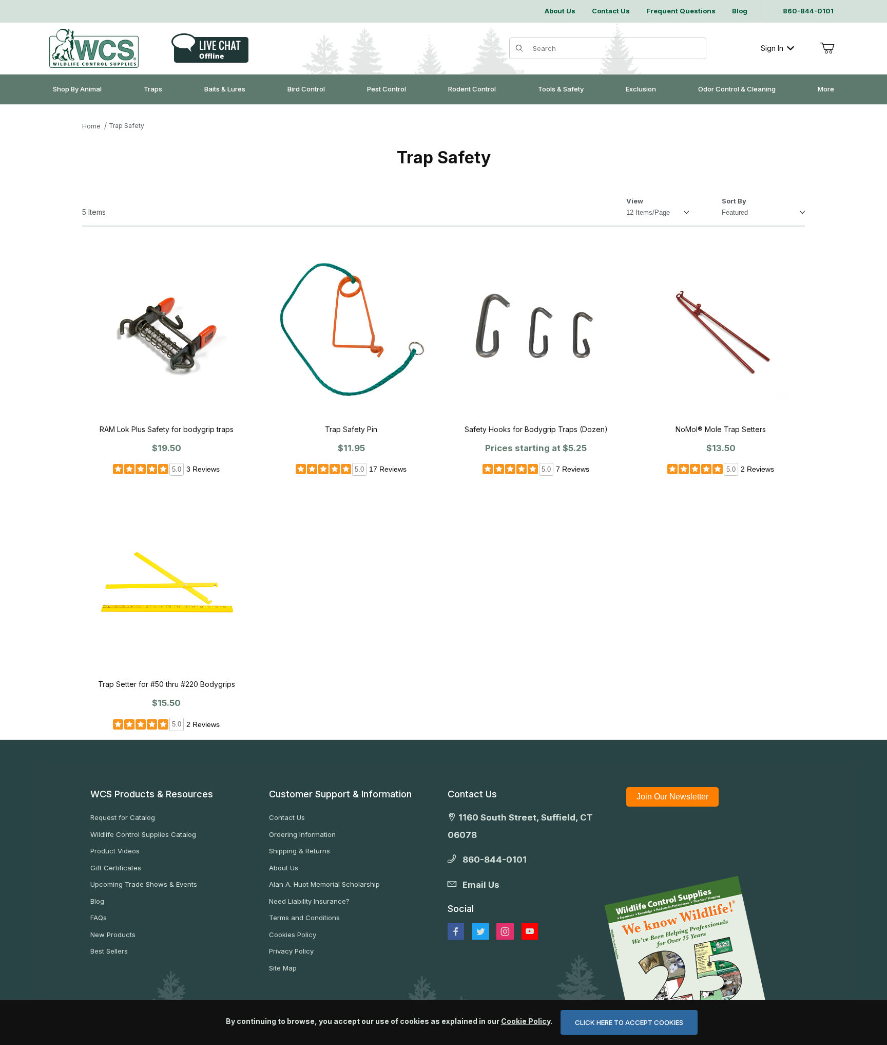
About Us (283, 868)
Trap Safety (126, 125)
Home (91, 126)
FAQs (98, 917)
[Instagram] (505, 931)
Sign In (772, 48)
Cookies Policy (292, 934)
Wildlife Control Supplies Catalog (143, 834)
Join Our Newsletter (672, 796)
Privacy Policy (291, 951)
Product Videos (115, 851)
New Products (113, 934)
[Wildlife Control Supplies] (94, 48)
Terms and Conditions (304, 917)
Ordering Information (302, 834)
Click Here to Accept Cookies (629, 1022)
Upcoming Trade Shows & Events (143, 884)
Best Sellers (109, 951)
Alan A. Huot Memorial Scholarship (324, 884)
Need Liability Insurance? (309, 901)
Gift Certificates (115, 868)
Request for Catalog (122, 817)
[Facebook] (456, 931)
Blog (97, 901)
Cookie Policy (525, 1021)
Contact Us (287, 817)
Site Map (283, 968)
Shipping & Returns (299, 851)
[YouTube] (530, 931)
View (634, 201)
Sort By (734, 201)
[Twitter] (480, 931)
